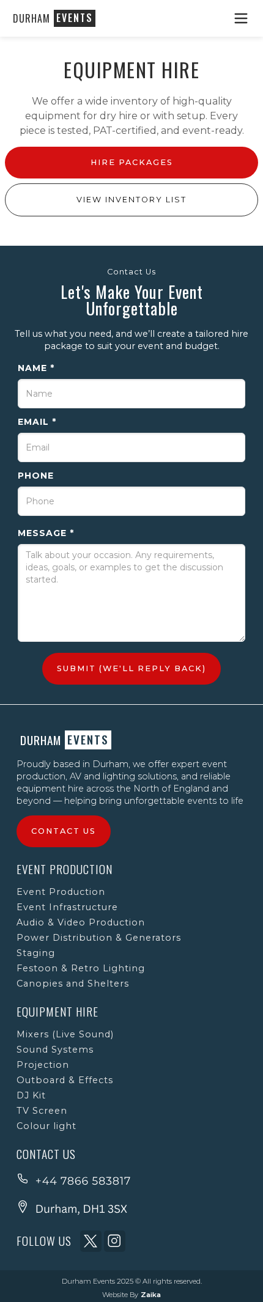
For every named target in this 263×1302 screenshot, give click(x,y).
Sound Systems (55, 1049)
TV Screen (42, 1110)
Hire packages (132, 162)
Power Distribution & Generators (99, 937)
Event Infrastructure (67, 907)
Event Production (61, 891)
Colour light (46, 1125)
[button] (241, 18)
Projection (43, 1064)
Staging (36, 952)
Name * (36, 367)
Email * (37, 421)
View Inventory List (131, 199)
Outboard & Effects (65, 1080)
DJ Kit (31, 1095)
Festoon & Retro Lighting (81, 968)
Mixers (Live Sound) (65, 1034)
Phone (36, 475)
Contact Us (63, 831)
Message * (46, 533)
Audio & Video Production (81, 922)
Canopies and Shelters (73, 983)
